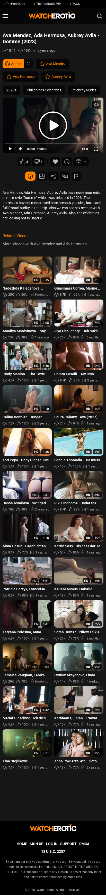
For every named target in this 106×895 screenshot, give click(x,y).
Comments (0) (65, 176)
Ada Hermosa (24, 76)
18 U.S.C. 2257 (53, 851)
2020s (11, 90)
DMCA (84, 844)
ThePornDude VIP (48, 4)
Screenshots (42, 176)
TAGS (76, 4)
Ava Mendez (56, 64)
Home (22, 844)
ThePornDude (15, 4)
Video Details (30, 176)
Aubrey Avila (61, 76)
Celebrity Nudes (84, 90)
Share (53, 176)
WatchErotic (45, 890)
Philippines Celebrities (44, 90)
